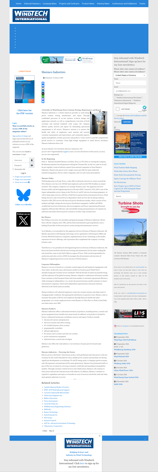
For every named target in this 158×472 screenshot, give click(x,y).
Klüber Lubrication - (51, 398)
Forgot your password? (23, 177)
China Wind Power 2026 (123, 370)
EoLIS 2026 (118, 384)
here (82, 463)
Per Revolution (120, 182)
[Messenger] (75, 101)
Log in (23, 173)
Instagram (125, 326)
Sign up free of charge (20, 136)
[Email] (75, 88)
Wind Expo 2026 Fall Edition (125, 340)
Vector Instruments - (51, 401)
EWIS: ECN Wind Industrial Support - (57, 390)
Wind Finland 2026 (121, 356)
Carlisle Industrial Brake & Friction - (57, 387)
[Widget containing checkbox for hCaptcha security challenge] (130, 109)
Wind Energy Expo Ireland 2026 (126, 377)
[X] (75, 93)
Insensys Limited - (50, 420)
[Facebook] (75, 83)
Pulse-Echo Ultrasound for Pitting (127, 175)
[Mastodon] (75, 99)
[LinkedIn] (75, 91)
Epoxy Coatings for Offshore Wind (127, 178)
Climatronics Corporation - (53, 426)
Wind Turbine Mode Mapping (125, 167)
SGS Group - (48, 418)
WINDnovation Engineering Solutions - (58, 407)
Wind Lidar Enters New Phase (125, 171)
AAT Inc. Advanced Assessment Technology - (60, 423)
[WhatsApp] (75, 96)
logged (65, 152)
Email (116, 87)
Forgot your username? (23, 179)
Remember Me (20, 169)
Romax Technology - (51, 412)
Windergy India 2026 (122, 363)
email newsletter (140, 267)
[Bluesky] (75, 85)
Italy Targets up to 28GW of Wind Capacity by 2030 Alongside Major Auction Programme (127, 188)
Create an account (21, 182)
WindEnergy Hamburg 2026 (124, 350)
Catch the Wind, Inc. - (51, 404)
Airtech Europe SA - (51, 415)
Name (116, 79)
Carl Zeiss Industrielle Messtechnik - (57, 393)
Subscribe (117, 122)
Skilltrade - (48, 409)
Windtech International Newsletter (128, 98)
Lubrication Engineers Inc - (53, 395)
